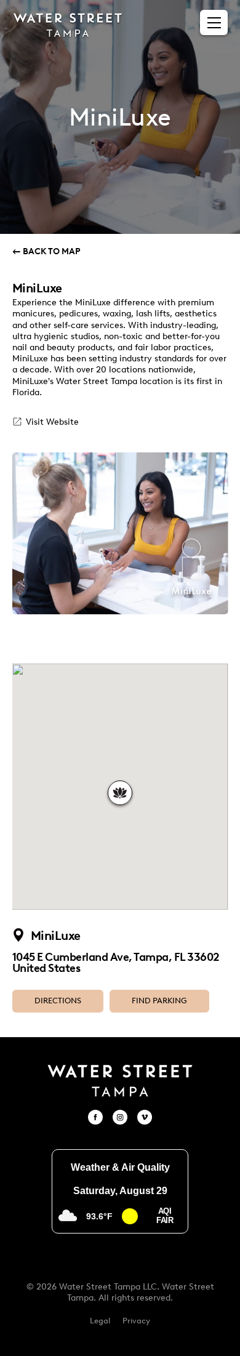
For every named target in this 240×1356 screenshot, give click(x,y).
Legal (100, 1320)
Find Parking (159, 1000)
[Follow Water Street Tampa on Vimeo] (144, 1117)
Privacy (136, 1320)
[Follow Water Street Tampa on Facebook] (95, 1117)
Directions (57, 1000)
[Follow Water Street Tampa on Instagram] (120, 1117)
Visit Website (52, 422)
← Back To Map (46, 251)
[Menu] (214, 22)
